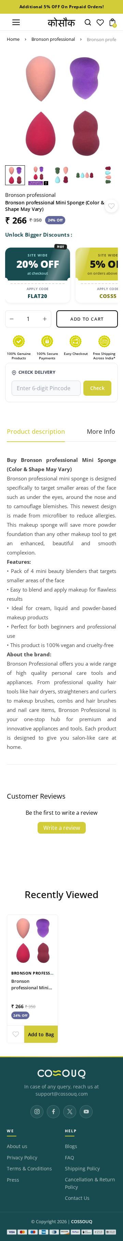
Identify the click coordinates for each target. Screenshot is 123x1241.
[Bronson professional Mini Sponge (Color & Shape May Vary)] (32, 940)
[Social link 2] (53, 1111)
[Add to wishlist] (111, 206)
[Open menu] (16, 22)
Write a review (61, 828)
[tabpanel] (16, 175)
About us (17, 1146)
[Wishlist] (100, 24)
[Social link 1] (36, 1111)
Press (13, 1180)
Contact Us (77, 1198)
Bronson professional (53, 39)
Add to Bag (41, 1034)
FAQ (69, 1158)
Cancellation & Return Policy (90, 1183)
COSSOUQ (81, 1222)
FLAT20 (37, 296)
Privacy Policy (22, 1158)
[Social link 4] (86, 1111)
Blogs (71, 1146)
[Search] (88, 22)
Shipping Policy (82, 1169)
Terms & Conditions (29, 1169)
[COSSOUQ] (61, 1074)
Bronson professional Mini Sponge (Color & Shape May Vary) (30, 990)
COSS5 (108, 296)
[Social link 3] (69, 1111)
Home (13, 39)
